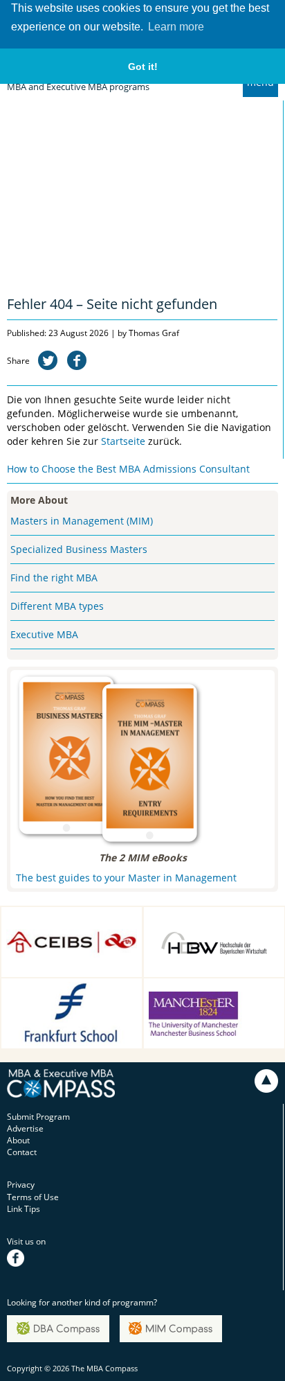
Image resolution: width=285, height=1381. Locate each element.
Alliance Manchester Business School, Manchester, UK (196, 1002)
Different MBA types (57, 606)
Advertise (25, 1128)
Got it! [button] (143, 66)
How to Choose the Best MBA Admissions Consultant (128, 468)
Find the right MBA (54, 577)
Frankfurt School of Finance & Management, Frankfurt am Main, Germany (69, 1002)
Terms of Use (33, 1197)
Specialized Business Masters (78, 549)
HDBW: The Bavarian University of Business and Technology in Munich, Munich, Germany (210, 938)
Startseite (123, 441)
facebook (24, 1253)
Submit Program (38, 1117)
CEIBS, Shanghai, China (59, 917)
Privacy (21, 1184)
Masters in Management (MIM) (81, 520)
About (18, 1140)
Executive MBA (44, 634)
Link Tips (23, 1209)
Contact (22, 1152)
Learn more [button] (176, 27)
